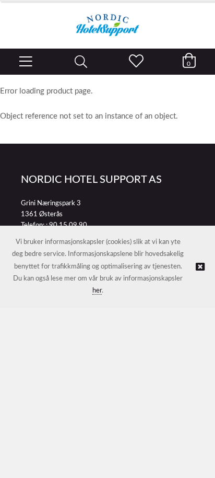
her (97, 290)
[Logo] (107, 20)
